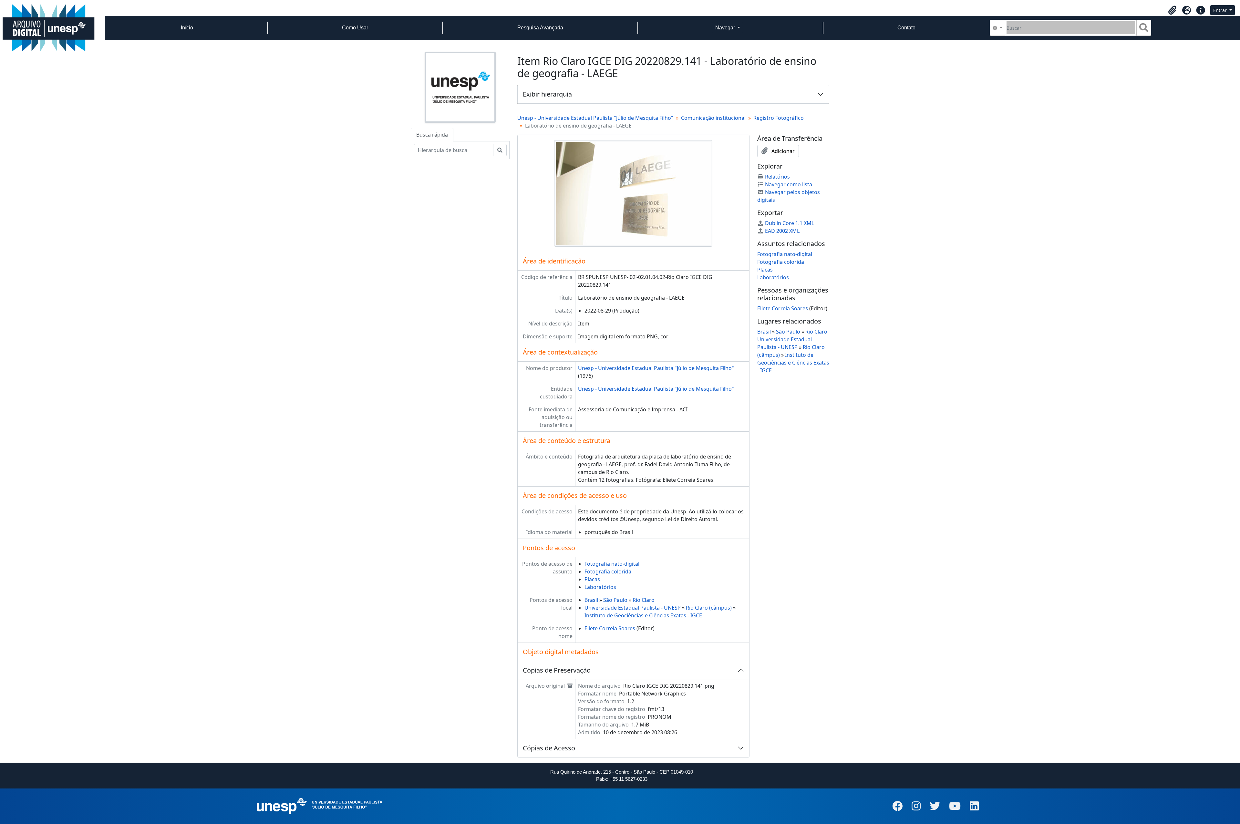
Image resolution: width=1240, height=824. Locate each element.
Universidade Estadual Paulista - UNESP (632, 607)
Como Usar (355, 27)
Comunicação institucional (713, 117)
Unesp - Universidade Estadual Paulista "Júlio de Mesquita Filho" (595, 117)
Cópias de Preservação (557, 670)
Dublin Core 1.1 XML (789, 223)
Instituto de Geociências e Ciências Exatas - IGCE (643, 615)
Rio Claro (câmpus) (709, 607)
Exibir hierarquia (547, 94)
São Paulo (615, 599)
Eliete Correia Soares (609, 628)
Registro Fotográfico (778, 117)
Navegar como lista (788, 184)
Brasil (591, 599)
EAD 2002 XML (782, 230)
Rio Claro (644, 599)
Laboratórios (600, 587)
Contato (906, 27)
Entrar (1220, 10)
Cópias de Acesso (549, 748)
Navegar (725, 27)
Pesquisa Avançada (540, 27)
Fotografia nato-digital (611, 563)
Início (187, 27)
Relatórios (777, 176)
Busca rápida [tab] (432, 134)
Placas (592, 579)
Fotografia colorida (607, 571)
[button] (1172, 10)
